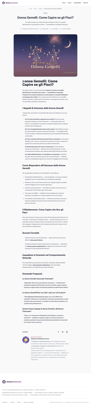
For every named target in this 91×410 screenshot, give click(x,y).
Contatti (12, 402)
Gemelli (40, 8)
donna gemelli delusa (36, 240)
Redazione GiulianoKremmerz (30, 28)
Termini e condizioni (28, 402)
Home (30, 8)
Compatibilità (77, 2)
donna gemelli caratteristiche (41, 265)
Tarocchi (85, 2)
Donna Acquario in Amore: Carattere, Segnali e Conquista (49, 392)
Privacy (19, 402)
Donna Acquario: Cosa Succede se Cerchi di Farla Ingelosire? (45, 395)
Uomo (63, 2)
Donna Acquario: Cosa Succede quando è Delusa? (15, 395)
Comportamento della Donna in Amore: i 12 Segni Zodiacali (17, 392)
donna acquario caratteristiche (36, 246)
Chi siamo (4, 402)
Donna (69, 2)
